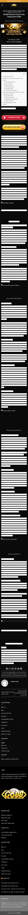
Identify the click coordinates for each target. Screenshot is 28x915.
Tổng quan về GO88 (8, 76)
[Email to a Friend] (15, 668)
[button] (2, 5)
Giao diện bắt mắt (10, 95)
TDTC (17, 759)
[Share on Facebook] (9, 668)
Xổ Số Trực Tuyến (16, 12)
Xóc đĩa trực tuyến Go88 (11, 90)
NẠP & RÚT (4, 748)
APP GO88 (4, 820)
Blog (2, 710)
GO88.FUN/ (6, 878)
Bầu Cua (5, 10)
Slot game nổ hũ (9, 85)
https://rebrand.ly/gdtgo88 (14, 42)
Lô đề (18, 11)
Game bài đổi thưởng (10, 81)
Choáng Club (7, 759)
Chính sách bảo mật (6, 835)
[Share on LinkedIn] (21, 668)
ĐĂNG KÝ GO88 (5, 818)
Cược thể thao (9, 83)
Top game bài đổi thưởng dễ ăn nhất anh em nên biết (20, 693)
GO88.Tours (4, 722)
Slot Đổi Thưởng (5, 731)
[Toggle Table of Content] (23, 74)
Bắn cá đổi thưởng (10, 87)
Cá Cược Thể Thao (12, 10)
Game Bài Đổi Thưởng (11, 674)
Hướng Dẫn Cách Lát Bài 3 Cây (9, 886)
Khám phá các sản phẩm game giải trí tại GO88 (13, 79)
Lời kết (4, 104)
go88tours (20, 20)
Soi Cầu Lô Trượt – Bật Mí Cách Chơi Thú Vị (13, 889)
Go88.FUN (9, 815)
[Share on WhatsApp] (7, 668)
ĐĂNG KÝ (4, 745)
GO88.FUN (17, 554)
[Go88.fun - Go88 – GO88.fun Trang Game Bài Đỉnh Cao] (14, 5)
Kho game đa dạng (10, 97)
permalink (24, 675)
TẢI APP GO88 (5, 751)
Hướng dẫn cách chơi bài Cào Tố (10, 883)
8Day (2, 759)
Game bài (19, 10)
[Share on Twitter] (12, 668)
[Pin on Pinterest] (18, 668)
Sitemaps (3, 837)
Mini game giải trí (9, 88)
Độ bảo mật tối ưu (10, 100)
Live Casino (14, 11)
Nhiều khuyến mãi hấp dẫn (11, 99)
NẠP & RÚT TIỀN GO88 (7, 823)
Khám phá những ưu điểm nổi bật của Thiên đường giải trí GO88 (13, 93)
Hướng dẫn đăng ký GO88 (9, 102)
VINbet (13, 759)
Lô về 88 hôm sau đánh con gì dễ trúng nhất (12, 892)
